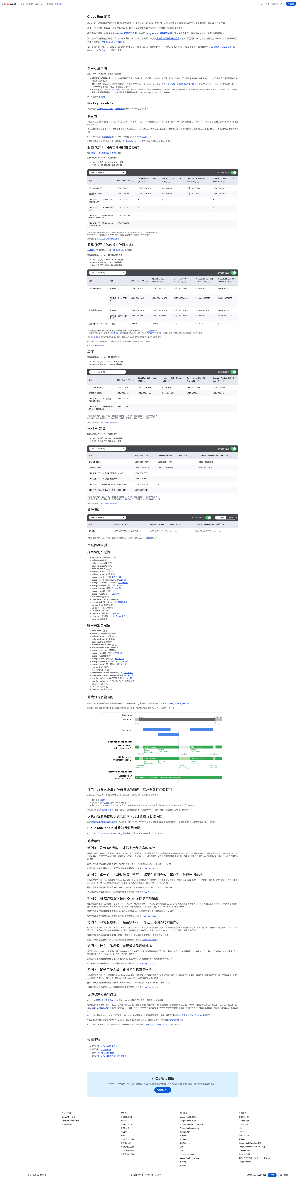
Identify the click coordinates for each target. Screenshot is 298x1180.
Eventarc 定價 (173, 1020)
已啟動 (102, 800)
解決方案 (29, 4)
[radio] (220, 517)
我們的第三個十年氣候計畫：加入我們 (147, 1175)
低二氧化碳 (117, 577)
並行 (93, 28)
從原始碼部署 (101, 1000)
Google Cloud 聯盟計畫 (188, 1117)
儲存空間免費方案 (100, 1008)
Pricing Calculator (149, 868)
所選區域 (107, 137)
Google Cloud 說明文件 (188, 1121)
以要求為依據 (117, 250)
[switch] (233, 172)
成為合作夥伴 (244, 1124)
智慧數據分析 (126, 1128)
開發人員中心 (244, 1136)
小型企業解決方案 (127, 1150)
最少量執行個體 (116, 333)
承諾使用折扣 (114, 89)
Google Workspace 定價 (70, 1121)
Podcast (242, 1132)
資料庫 (123, 1121)
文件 (267, 4)
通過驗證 (97, 337)
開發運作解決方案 (127, 1147)
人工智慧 (124, 1132)
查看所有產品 (67, 1124)
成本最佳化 (101, 97)
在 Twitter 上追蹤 (245, 1150)
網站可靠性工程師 (186, 84)
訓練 (181, 1147)
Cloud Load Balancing (97, 50)
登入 (282, 4)
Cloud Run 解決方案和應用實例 (111, 1056)
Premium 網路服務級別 (126, 33)
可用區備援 (170, 84)
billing (144, 137)
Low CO (116, 594)
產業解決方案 (126, 1143)
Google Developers (187, 1154)
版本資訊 (183, 1165)
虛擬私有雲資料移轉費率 (167, 38)
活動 (240, 1128)
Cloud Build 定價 (178, 1015)
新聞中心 (242, 1139)
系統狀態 (183, 1162)
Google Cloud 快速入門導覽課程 (191, 1124)
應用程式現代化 (126, 1124)
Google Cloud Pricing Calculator (110, 109)
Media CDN (214, 47)
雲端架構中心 (185, 1143)
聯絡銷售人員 (244, 1117)
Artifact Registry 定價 (197, 1015)
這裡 (149, 232)
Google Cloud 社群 (245, 1162)
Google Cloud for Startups (189, 1158)
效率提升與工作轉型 (128, 1139)
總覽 (22, 4)
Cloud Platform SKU (133, 141)
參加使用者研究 (244, 1154)
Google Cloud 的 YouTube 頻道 (250, 1143)
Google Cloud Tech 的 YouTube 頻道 (252, 1147)
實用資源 (49, 4)
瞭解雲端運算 (185, 1132)
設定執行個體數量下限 (104, 810)
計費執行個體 (94, 250)
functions (114, 1000)
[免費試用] (291, 4)
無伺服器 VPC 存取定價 (113, 42)
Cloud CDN (227, 47)
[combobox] (107, 172)
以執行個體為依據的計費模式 (103, 153)
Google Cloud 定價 (68, 1117)
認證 (181, 1150)
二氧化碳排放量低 (120, 602)
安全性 (123, 1136)
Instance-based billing (113, 833)
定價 (42, 4)
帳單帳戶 (104, 129)
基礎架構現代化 (126, 1117)
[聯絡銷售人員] (162, 1090)
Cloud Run (106, 1049)
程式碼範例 (184, 1139)
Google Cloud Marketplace (189, 1128)
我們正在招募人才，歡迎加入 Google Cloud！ (255, 1158)
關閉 (107, 803)
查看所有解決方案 (127, 1154)
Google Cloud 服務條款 (38, 1175)
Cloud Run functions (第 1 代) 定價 (159, 1024)
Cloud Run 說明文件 (106, 1046)
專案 (118, 129)
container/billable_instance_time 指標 (174, 703)
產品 (37, 4)
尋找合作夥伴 (244, 1121)
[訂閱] (272, 1175)
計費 (168, 708)
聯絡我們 (58, 4)
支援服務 (274, 4)
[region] (162, 202)
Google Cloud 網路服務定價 (159, 33)
